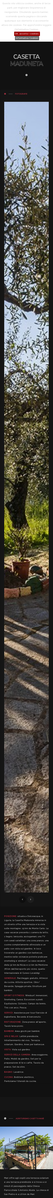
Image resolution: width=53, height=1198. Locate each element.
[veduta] (26, 497)
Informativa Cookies (27, 38)
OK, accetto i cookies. (27, 33)
